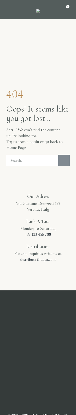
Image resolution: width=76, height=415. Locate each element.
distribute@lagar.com (38, 259)
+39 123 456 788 (38, 234)
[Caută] (64, 160)
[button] (9, 10)
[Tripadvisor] (56, 364)
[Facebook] (38, 364)
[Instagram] (20, 364)
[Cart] (66, 9)
